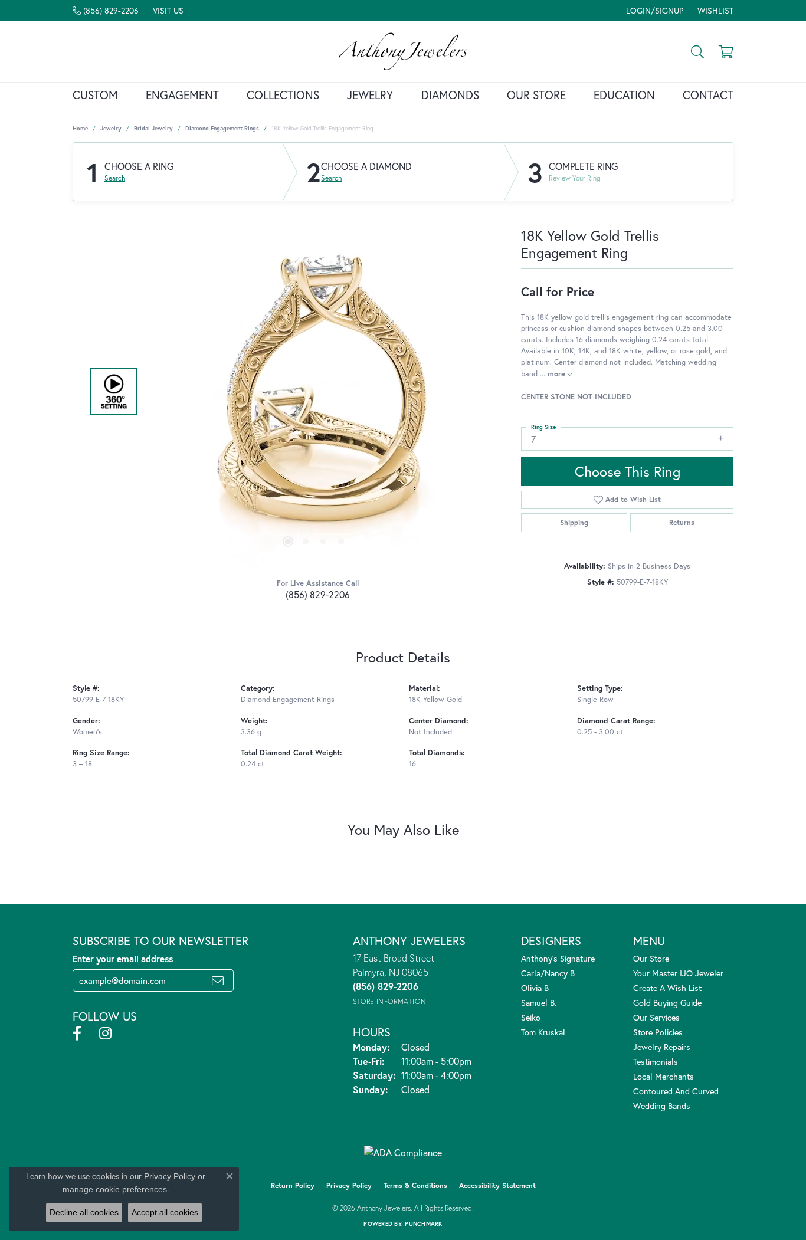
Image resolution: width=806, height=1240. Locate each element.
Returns (681, 522)
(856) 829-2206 (318, 594)
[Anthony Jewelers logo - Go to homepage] (402, 51)
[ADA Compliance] (403, 1153)
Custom (95, 94)
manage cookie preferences (115, 1189)
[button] (653, 10)
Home (80, 128)
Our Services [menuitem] (656, 1017)
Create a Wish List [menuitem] (667, 987)
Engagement (182, 94)
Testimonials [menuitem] (655, 1061)
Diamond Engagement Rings (222, 128)
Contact (708, 94)
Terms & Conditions (415, 1185)
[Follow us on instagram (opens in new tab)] (105, 1033)
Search (114, 178)
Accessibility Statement (497, 1185)
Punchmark (423, 1224)
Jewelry (370, 94)
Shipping (574, 522)
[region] (314, 391)
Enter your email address (123, 959)
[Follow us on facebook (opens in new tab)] (77, 1033)
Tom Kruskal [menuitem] (543, 1032)
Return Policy (292, 1185)
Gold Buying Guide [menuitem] (667, 1002)
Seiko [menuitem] (530, 1017)
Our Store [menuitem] (651, 958)
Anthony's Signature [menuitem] (558, 958)
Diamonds (450, 94)
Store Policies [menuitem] (658, 1032)
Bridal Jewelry (153, 128)
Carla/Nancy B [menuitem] (548, 973)
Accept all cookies (165, 1212)
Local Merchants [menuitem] (663, 1076)
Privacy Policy (349, 1185)
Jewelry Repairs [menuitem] (661, 1046)
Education (624, 94)
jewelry (111, 128)
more (558, 374)
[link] (106, 10)
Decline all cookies (84, 1212)
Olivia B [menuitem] (535, 987)
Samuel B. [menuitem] (538, 1002)
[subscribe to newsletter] (217, 980)
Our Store (536, 94)
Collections (283, 94)
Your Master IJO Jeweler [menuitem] (678, 973)
